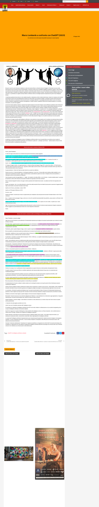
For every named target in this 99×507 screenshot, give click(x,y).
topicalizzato (14, 123)
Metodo (37, 5)
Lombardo (24, 333)
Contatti (68, 5)
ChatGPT (9, 333)
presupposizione (36, 111)
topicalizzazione (46, 111)
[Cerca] (87, 1)
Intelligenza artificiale (17, 333)
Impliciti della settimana (20, 5)
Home (12, 5)
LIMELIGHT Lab (86, 5)
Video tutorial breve (76, 93)
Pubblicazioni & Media (51, 5)
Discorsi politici (30, 5)
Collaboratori (61, 5)
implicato (27, 113)
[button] (58, 333)
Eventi (43, 5)
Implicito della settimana (11, 353)
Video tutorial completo (77, 97)
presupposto (8, 123)
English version (76, 5)
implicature (44, 130)
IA (12, 333)
